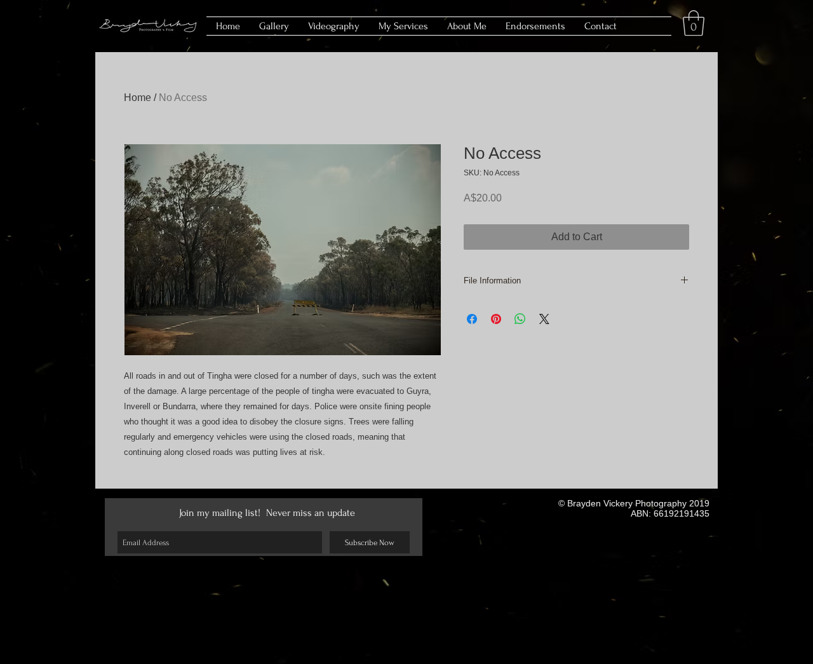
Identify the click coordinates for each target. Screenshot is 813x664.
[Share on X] (544, 319)
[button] (693, 23)
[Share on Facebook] (472, 319)
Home (137, 97)
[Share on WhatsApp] (520, 319)
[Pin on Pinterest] (496, 319)
